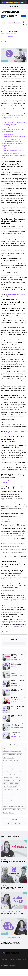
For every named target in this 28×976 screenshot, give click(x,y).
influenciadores (17, 774)
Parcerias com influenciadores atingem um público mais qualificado (14, 123)
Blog (2, 962)
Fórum (24, 959)
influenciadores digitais (7, 777)
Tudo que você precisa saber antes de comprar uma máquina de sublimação (13, 807)
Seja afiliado (18, 959)
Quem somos (4, 959)
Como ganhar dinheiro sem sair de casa (10, 760)
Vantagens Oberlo (6, 809)
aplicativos (19, 754)
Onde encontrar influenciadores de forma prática (13, 156)
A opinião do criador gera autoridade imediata (13, 126)
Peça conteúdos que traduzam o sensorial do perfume (14, 147)
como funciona (10, 757)
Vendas (14, 809)
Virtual (23, 809)
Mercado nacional (12, 786)
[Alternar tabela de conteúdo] (23, 113)
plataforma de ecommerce (8, 797)
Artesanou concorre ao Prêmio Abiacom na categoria (17, 656)
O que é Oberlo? (18, 792)
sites (22, 797)
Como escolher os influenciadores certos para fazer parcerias (13, 130)
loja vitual (11, 783)
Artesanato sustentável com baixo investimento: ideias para (17, 682)
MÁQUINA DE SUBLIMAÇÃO (8, 789)
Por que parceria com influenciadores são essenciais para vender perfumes (13, 116)
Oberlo (18, 789)
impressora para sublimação (18, 771)
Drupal (15, 769)
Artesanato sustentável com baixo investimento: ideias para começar (10, 942)
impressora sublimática (7, 774)
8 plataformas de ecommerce (9, 754)
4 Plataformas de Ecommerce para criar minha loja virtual (13, 749)
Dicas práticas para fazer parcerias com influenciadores (12, 144)
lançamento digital (6, 780)
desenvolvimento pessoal (8, 766)
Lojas (20, 780)
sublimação (20, 800)
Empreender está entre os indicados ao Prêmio (18, 663)
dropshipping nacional (7, 769)
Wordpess (5, 812)
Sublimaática (12, 800)
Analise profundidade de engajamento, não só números (14, 137)
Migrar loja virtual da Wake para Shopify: (17, 707)
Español (24, 24)
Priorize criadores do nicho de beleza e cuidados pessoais (13, 133)
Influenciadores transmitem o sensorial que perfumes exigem (14, 119)
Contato (11, 959)
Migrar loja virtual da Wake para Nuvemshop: (17, 724)
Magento (5, 786)
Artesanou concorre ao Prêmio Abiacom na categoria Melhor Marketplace (13, 862)
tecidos (4, 803)
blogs (4, 757)
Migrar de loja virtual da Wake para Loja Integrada (12, 914)
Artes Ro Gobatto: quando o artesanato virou (18, 698)
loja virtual (5, 783)
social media (5, 800)
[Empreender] (10, 11)
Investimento (17, 777)
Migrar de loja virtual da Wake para (17, 672)
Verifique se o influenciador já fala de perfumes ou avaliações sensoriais (13, 140)
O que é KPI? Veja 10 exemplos (16, 716)
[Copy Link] (7, 41)
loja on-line (15, 780)
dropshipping (18, 766)
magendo (17, 783)
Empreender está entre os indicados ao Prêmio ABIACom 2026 (12, 888)
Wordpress (11, 812)
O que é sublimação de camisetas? (10, 795)
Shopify (17, 797)
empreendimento (6, 771)
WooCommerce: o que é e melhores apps (17, 689)
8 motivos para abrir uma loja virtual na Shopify (12, 751)
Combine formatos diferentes (11, 153)
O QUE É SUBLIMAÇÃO (7, 792)
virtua (19, 809)
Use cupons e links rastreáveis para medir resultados (14, 151)
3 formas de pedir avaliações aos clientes (17, 733)
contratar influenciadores (8, 763)
